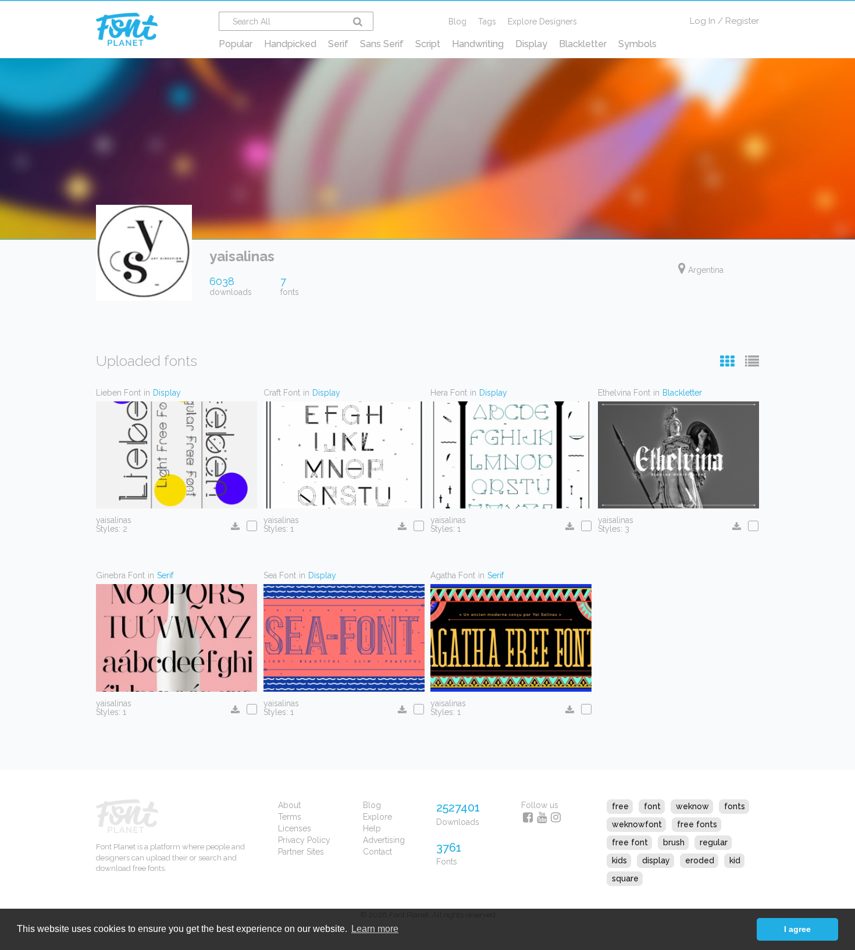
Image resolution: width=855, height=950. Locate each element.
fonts (734, 806)
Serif (338, 43)
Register (742, 21)
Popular (235, 43)
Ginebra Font (120, 575)
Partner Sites (301, 851)
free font (630, 842)
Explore (377, 816)
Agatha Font (452, 575)
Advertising (384, 840)
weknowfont (637, 824)
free (620, 806)
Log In (702, 21)
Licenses (294, 828)
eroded (699, 860)
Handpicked (290, 43)
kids (619, 860)
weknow (692, 806)
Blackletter (583, 43)
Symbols (637, 43)
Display (531, 43)
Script (427, 43)
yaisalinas (113, 520)
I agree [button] (797, 929)
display (656, 860)
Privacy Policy (304, 840)
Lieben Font (118, 392)
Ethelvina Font (624, 392)
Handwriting (478, 43)
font (652, 806)
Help (372, 828)
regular (714, 842)
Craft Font (281, 392)
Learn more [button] (374, 929)
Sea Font (279, 575)
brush (674, 842)
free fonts (697, 824)
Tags (487, 21)
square (625, 878)
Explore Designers (542, 21)
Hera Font (448, 392)
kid (734, 860)
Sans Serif (382, 43)
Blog (457, 21)
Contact (377, 851)
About (289, 805)
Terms (289, 816)
